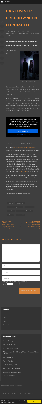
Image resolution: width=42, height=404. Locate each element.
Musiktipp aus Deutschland (25, 210)
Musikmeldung (35, 33)
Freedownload (30, 207)
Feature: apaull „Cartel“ (10, 365)
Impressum (6, 393)
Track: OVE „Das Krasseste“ (11, 368)
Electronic (6, 325)
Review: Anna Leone (9, 344)
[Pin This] (2, 37)
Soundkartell (21, 214)
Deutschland (21, 33)
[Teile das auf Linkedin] (2, 42)
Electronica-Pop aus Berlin (15, 207)
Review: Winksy (8, 341)
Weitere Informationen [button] (23, 135)
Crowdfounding (14, 33)
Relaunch (11, 214)
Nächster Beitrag (33, 222)
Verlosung (8, 35)
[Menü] (38, 4)
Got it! (34, 401)
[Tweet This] (2, 32)
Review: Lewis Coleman (10, 348)
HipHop (5, 321)
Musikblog (11, 210)
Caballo (11, 203)
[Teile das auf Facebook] (2, 26)
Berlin (7, 33)
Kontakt (14, 393)
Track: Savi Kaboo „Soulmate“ (12, 372)
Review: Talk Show (9, 361)
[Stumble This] (2, 48)
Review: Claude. (8, 357)
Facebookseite (23, 171)
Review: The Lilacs (9, 376)
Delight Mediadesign (16, 385)
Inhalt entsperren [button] (23, 131)
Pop (4, 317)
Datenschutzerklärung (27, 393)
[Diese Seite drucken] (2, 64)
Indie (4, 314)
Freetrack (28, 33)
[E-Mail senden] (2, 58)
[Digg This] (2, 53)
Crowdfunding (20, 203)
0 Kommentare (31, 31)
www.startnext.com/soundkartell (24, 148)
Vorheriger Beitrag (6, 222)
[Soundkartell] (5, 2)
